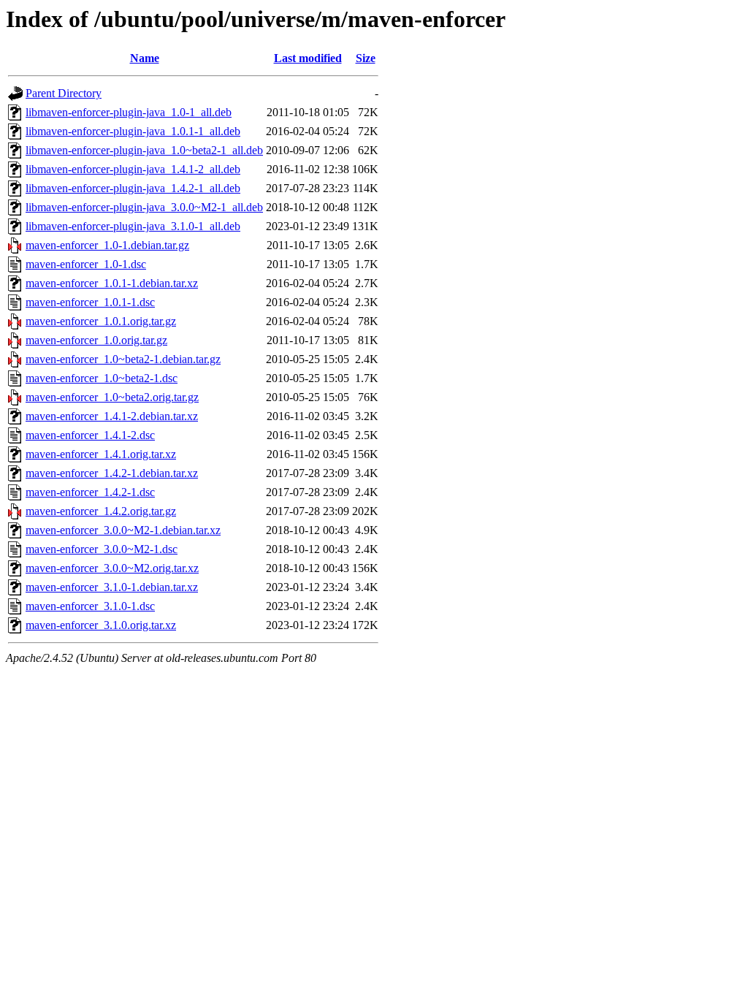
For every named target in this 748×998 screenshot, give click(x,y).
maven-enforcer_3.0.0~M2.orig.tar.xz (112, 568)
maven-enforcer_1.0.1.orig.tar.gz (101, 321)
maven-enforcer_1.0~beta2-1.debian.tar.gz (123, 359)
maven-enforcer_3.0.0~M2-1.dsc (102, 549)
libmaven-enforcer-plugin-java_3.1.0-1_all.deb (133, 226)
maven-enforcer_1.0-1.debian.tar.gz (107, 245)
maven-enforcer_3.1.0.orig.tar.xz (101, 625)
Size (365, 58)
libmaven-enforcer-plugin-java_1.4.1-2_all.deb (133, 169)
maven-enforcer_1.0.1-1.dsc (90, 302)
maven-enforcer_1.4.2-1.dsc (90, 492)
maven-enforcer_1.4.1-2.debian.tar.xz (112, 416)
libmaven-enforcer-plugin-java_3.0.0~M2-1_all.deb (144, 207)
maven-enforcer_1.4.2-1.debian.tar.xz (112, 473)
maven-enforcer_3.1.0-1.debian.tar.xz (112, 587)
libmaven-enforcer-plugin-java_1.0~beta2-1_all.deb (144, 150)
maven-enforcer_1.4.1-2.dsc (90, 435)
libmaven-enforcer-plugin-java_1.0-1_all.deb (129, 112)
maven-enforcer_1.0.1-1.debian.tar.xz (112, 283)
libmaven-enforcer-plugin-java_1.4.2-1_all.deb (133, 188)
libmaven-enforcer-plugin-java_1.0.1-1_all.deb (133, 131)
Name (144, 58)
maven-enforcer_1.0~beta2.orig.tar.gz (112, 397)
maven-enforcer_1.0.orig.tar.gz (96, 340)
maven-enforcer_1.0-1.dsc (86, 264)
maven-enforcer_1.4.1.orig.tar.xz (101, 454)
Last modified (308, 58)
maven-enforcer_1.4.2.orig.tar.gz (101, 511)
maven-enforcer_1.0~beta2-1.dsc (102, 378)
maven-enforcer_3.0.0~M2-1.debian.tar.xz (123, 530)
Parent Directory (64, 93)
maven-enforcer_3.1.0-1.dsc (90, 606)
